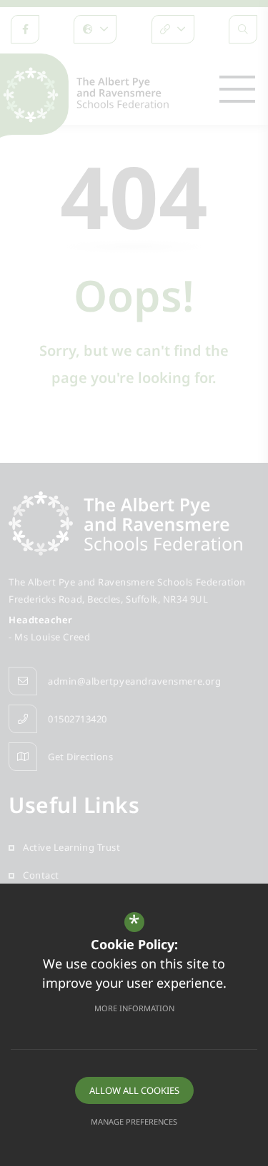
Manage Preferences (134, 1121)
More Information (134, 1008)
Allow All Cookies (134, 1090)
